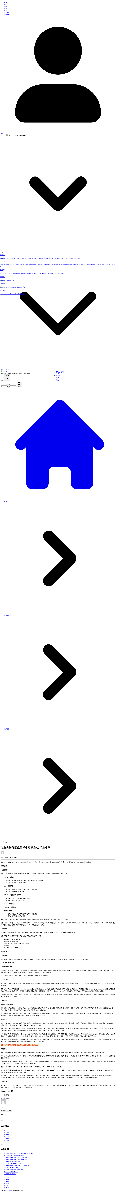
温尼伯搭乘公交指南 (10, 1174)
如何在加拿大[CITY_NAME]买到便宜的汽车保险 (18, 1153)
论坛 (5, 8)
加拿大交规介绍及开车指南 (12, 1161)
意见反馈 (7, 1187)
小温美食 (7, 15)
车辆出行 (7, 729)
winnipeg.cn (8, 1190)
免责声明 (7, 1179)
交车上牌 (7, 1141)
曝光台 (6, 1185)
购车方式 (7, 1132)
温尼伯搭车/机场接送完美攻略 (13, 1163)
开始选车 (7, 1134)
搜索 (2, 380)
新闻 (5, 4)
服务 (5, 10)
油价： (4, 369)
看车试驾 (7, 1136)
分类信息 (7, 12)
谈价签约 (7, 1138)
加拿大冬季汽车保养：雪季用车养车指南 (16, 1159)
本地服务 (7, 375)
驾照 (2, 1144)
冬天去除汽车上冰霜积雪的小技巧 (14, 1155)
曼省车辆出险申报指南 (11, 1172)
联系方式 (7, 1183)
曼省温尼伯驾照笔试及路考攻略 (13, 1170)
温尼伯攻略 (7, 615)
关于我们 (7, 1177)
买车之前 (7, 1130)
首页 (5, 2)
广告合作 (7, 1181)
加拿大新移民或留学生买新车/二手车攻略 (16, 1165)
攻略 (5, 6)
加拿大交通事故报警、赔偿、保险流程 (15, 1157)
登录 (3, 1098)
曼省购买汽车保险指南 (11, 1167)
